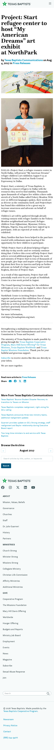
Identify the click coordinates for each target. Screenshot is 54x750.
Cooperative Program (13, 599)
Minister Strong (10, 556)
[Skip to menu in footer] (50, 3)
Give (5, 593)
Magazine (7, 659)
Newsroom (8, 719)
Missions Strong (10, 562)
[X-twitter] (18, 487)
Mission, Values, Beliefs (14, 502)
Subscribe (6, 358)
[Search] (48, 693)
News (5, 653)
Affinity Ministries (11, 581)
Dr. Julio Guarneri (11, 526)
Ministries (9, 544)
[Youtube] (33, 487)
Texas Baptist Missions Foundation (24, 349)
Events (6, 647)
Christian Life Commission (15, 575)
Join (4, 677)
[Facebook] (4, 487)
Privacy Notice (10, 725)
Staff (5, 520)
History (6, 532)
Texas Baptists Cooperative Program (20, 711)
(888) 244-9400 (10, 737)
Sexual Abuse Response (14, 671)
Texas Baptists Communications (23, 60)
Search (6, 465)
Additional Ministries (13, 587)
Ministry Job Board (12, 635)
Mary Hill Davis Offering (14, 611)
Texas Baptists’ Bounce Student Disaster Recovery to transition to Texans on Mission (24, 400)
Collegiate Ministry (12, 568)
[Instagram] (10, 487)
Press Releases (21, 63)
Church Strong (10, 550)
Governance (8, 508)
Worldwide (8, 617)
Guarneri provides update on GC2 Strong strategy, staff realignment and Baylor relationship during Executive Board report (25, 425)
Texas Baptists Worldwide (23, 347)
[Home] (16, 3)
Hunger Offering (10, 623)
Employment (9, 641)
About (6, 496)
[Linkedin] (25, 487)
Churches (7, 514)
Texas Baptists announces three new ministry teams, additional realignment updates (24, 416)
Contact (7, 731)
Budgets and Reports (13, 629)
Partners (7, 538)
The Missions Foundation (15, 605)
